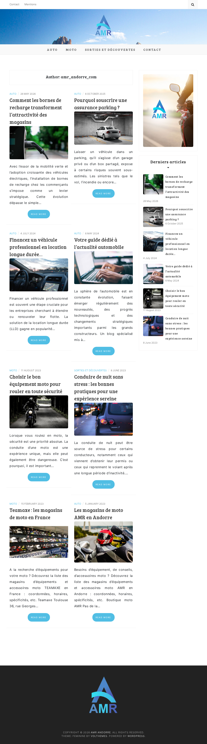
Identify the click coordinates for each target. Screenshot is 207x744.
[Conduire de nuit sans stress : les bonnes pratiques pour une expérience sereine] (103, 419)
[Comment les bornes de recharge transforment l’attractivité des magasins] (39, 142)
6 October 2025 (174, 223)
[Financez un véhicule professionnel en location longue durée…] (39, 275)
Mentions (30, 4)
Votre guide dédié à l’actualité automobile (178, 271)
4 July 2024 (150, 258)
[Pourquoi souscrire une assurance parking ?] (103, 128)
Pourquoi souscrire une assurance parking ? (179, 214)
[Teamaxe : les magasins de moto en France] (39, 542)
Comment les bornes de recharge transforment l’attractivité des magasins (179, 187)
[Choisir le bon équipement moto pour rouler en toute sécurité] (39, 412)
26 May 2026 (150, 201)
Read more (38, 214)
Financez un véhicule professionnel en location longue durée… (38, 247)
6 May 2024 (172, 280)
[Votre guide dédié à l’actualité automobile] (103, 267)
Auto (52, 49)
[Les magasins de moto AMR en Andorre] (103, 542)
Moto (71, 49)
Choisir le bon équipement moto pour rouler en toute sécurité (36, 384)
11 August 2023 (152, 310)
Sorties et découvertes (110, 49)
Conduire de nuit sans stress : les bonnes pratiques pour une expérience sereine (178, 328)
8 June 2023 (150, 342)
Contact (14, 4)
